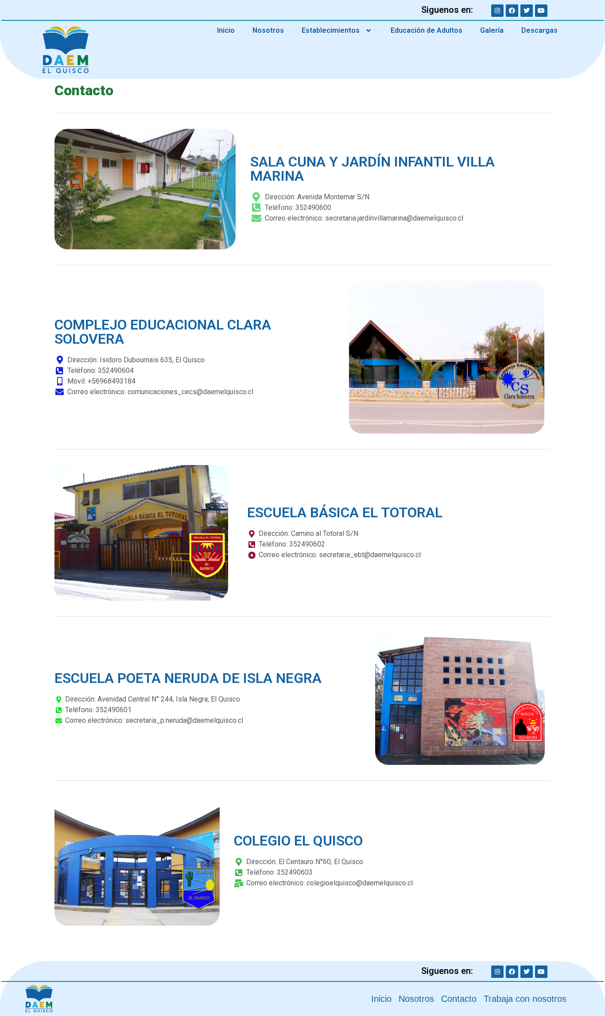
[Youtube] (541, 10)
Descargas (539, 30)
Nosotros (268, 30)
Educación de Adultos (426, 30)
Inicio (226, 30)
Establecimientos (331, 30)
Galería (492, 30)
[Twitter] (526, 10)
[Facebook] (512, 10)
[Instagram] (497, 10)
